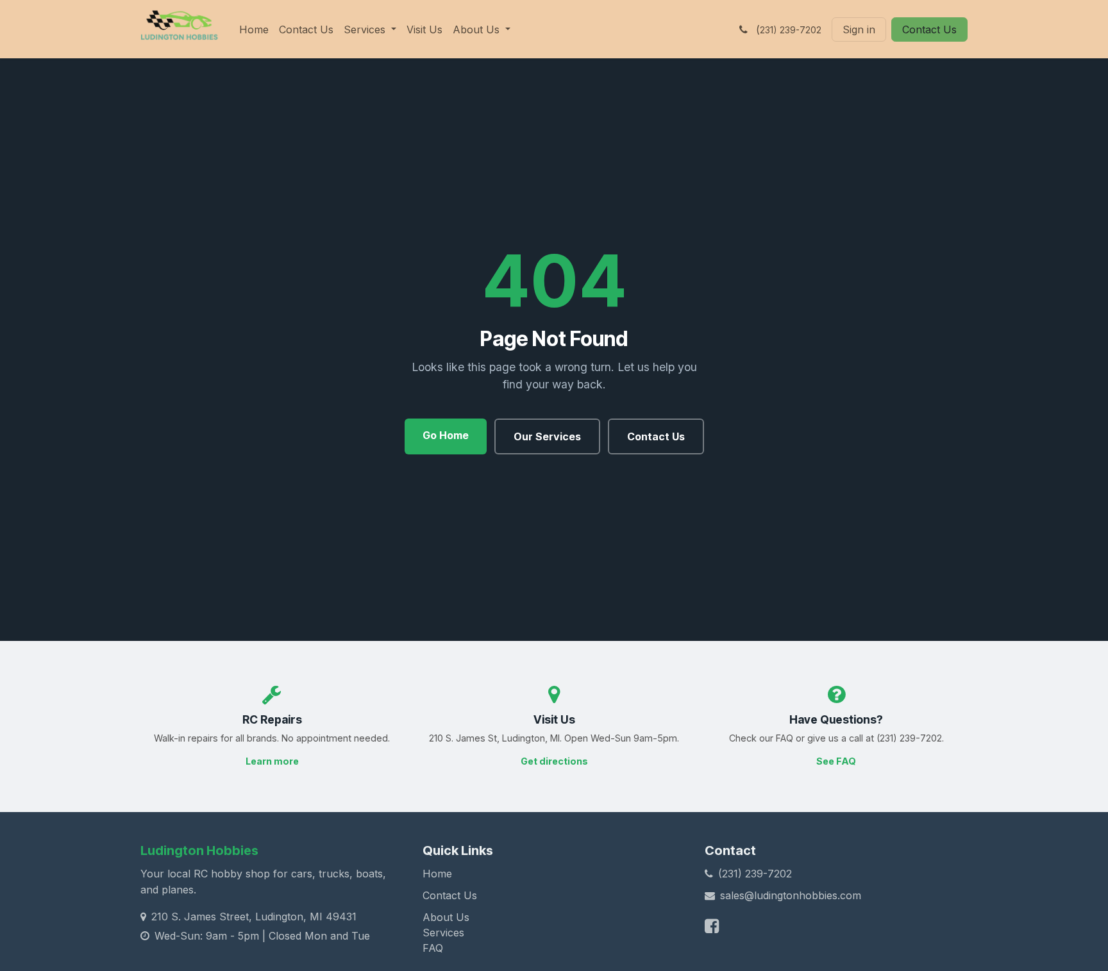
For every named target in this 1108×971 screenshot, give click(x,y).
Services (443, 932)
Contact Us (929, 29)
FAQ (433, 948)
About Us (446, 917)
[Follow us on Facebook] (712, 926)
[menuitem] (254, 29)
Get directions (554, 761)
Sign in (859, 29)
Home (437, 873)
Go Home (446, 435)
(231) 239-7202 (755, 873)
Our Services (547, 436)
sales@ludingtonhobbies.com (790, 895)
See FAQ (836, 761)
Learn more (272, 761)
